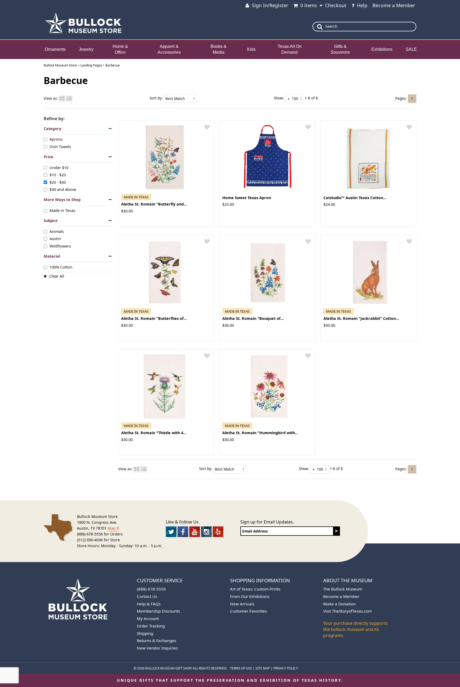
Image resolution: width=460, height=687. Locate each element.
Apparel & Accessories (169, 49)
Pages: (401, 97)
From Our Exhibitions (249, 596)
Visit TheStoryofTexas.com (347, 611)
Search (331, 26)
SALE (411, 49)
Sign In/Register (270, 5)
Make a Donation (339, 603)
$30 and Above (63, 189)
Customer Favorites (248, 611)
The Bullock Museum (342, 589)
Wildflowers (60, 246)
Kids (251, 49)
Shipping (145, 633)
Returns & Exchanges (156, 640)
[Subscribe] (337, 531)
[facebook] (183, 531)
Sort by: (156, 97)
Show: (279, 97)
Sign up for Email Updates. (267, 522)
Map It (113, 528)
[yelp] (218, 531)
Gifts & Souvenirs (340, 49)
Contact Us (147, 596)
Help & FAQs (149, 603)
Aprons (56, 139)
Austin (55, 238)
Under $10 (59, 167)
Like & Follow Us (182, 522)
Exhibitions (381, 49)
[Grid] (62, 98)
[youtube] (194, 531)
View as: (51, 98)
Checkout (335, 5)
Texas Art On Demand (290, 49)
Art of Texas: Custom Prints (255, 589)
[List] (69, 98)
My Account (148, 618)
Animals (57, 231)
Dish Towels (60, 146)
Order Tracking (151, 626)
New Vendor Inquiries (157, 648)
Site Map (263, 668)
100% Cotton (61, 267)
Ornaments (55, 49)
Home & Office (120, 49)
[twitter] (171, 531)
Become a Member (393, 5)
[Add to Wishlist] (207, 127)
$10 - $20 (58, 174)
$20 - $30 (58, 182)
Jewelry (86, 49)
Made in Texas (62, 210)
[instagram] (206, 531)
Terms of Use (241, 668)
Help (362, 5)
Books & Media (219, 49)
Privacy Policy (285, 668)
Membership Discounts (158, 611)
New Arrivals (242, 603)
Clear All (56, 276)
